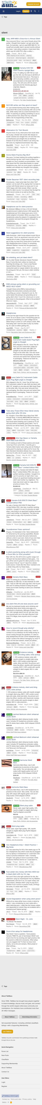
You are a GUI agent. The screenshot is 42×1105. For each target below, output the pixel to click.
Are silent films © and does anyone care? (22, 604)
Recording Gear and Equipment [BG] (23, 332)
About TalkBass (7, 1067)
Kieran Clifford (18, 93)
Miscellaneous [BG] (12, 547)
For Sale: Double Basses (28, 100)
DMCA (4, 1102)
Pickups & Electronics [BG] (28, 308)
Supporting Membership (10, 1063)
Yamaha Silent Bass (20, 577)
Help (34, 1099)
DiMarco (9, 428)
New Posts (5, 1055)
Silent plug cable (26, 805)
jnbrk (8, 53)
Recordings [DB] (24, 926)
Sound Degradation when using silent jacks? (23, 899)
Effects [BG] (33, 62)
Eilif (7, 569)
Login (3, 1082)
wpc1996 (9, 328)
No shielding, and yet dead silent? (19, 257)
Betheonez (10, 120)
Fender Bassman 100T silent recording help (22, 179)
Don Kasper (10, 924)
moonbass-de (18, 676)
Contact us (5, 1072)
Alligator (9, 592)
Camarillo (9, 542)
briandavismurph (12, 223)
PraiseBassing (18, 363)
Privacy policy (27, 1099)
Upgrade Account (33, 4)
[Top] (8, 1102)
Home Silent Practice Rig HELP (18, 155)
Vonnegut (9, 889)
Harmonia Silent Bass (17, 787)
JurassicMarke (11, 169)
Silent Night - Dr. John (20, 919)
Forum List (5, 1051)
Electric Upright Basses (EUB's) (16, 460)
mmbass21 (10, 194)
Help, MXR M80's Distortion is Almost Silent (23, 39)
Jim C (8, 911)
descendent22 (11, 303)
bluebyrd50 (10, 248)
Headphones (11, 313)
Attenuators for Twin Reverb (17, 130)
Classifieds (5, 1059)
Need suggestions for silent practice (20, 233)
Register (4, 1086)
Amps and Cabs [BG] (13, 174)
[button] (4, 11)
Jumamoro (17, 488)
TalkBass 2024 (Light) (11, 1096)
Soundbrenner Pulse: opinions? (18, 529)
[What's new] (31, 11)
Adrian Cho (10, 455)
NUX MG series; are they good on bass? (21, 105)
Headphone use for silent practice (19, 207)
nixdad (8, 862)
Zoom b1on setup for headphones (19, 931)
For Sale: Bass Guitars (26, 800)
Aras (8, 948)
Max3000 (9, 145)
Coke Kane (10, 274)
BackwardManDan (12, 643)
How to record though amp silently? (20, 628)
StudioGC (16, 778)
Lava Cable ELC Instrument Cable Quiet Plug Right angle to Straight (26, 339)
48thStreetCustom (12, 620)
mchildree (9, 728)
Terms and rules (16, 1099)
